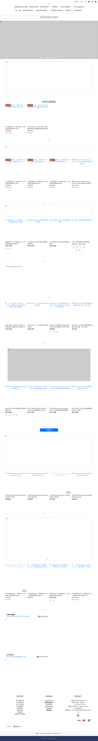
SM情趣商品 (19, 706)
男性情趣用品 (20, 700)
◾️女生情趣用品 (78, 7)
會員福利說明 (49, 706)
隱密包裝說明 (49, 702)
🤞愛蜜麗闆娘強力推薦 (20, 7)
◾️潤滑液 (54, 7)
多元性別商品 (20, 704)
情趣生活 (68, 10)
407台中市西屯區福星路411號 (16, 656)
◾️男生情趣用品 (65, 7)
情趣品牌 (20, 712)
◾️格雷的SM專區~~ (42, 10)
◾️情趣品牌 (77, 10)
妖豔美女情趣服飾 (20, 714)
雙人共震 (18, 10)
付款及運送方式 (49, 700)
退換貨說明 (49, 704)
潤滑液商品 (20, 710)
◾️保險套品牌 (44, 7)
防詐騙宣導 (49, 708)
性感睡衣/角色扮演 (57, 10)
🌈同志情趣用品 (28, 10)
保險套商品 (20, 708)
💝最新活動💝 (33, 7)
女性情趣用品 (20, 702)
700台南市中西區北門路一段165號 (18, 616)
